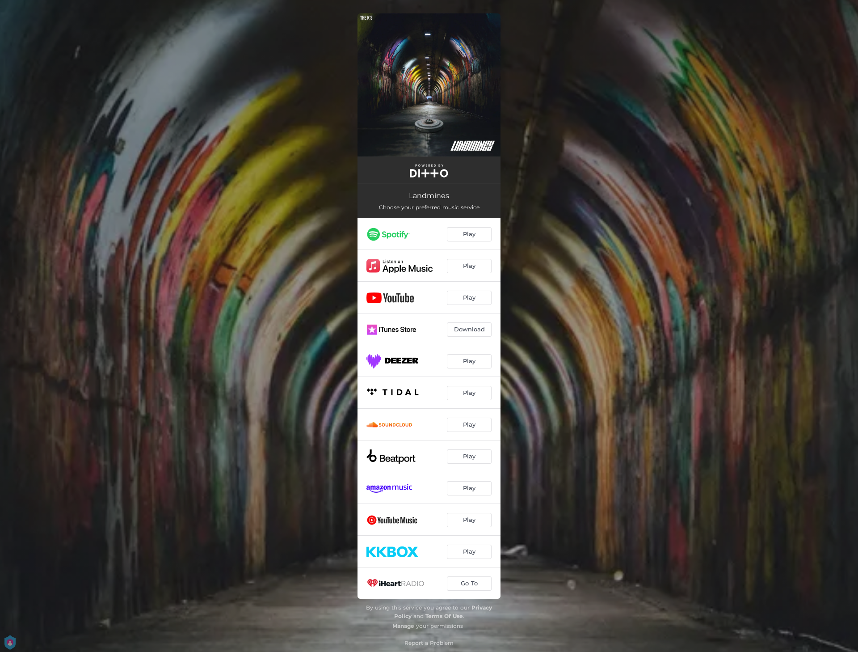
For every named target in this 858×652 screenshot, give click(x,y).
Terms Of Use (444, 616)
